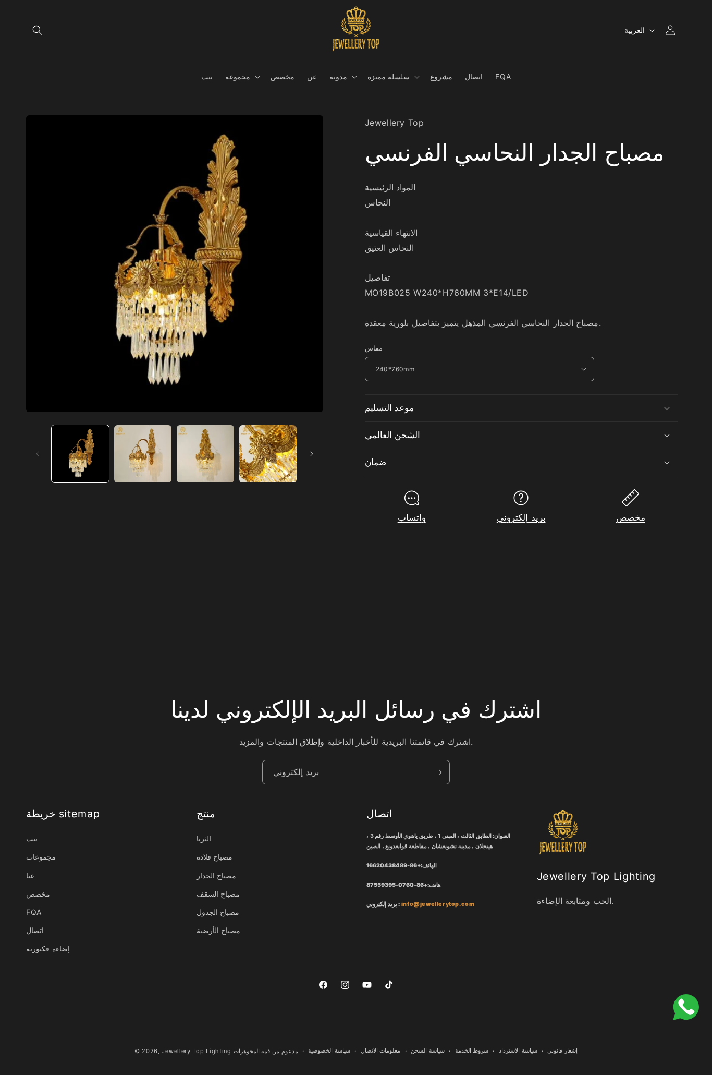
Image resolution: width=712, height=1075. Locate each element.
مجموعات (41, 856)
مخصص (630, 517)
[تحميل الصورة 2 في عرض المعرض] (142, 453)
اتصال (35, 930)
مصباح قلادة (215, 856)
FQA (34, 912)
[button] (37, 30)
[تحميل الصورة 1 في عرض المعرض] (80, 453)
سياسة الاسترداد (518, 1050)
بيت (32, 838)
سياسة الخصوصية (329, 1050)
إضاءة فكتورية (48, 948)
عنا (30, 875)
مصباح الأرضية (219, 930)
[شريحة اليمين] (311, 453)
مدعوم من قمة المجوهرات (266, 1051)
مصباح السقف (218, 893)
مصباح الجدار (217, 875)
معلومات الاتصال (381, 1050)
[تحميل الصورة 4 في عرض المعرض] (268, 453)
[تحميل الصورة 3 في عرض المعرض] (205, 453)
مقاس (374, 348)
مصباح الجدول (218, 912)
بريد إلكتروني (521, 517)
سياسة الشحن (428, 1050)
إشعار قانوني (562, 1050)
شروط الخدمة (472, 1050)
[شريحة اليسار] (37, 453)
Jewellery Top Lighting (196, 1051)
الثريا (204, 838)
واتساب (412, 517)
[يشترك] (437, 772)
